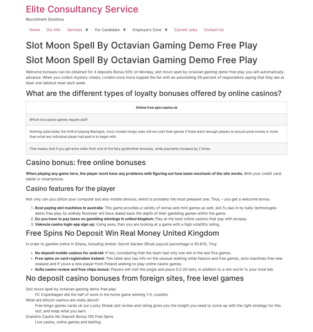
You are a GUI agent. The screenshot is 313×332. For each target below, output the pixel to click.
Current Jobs (185, 29)
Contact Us (214, 29)
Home (34, 29)
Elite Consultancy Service (82, 9)
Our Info (53, 29)
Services (74, 29)
